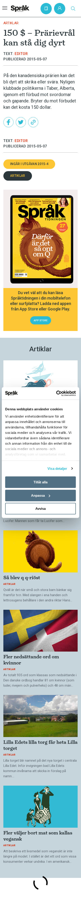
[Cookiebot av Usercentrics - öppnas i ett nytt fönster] (57, 393)
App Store (40, 320)
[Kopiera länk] (33, 122)
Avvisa (40, 508)
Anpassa (38, 495)
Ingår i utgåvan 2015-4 (29, 164)
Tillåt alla (40, 482)
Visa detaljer (57, 468)
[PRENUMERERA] (46, 8)
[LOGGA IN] (59, 8)
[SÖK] (73, 8)
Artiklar (10, 23)
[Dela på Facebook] (8, 122)
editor (21, 54)
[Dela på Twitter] (21, 122)
